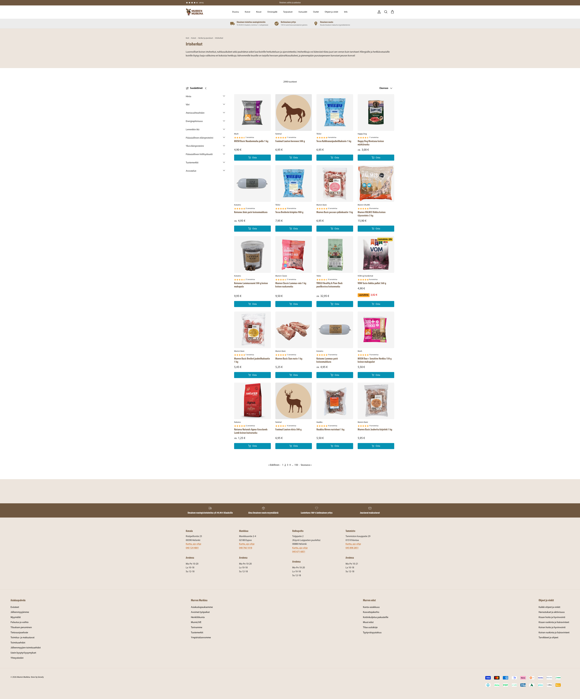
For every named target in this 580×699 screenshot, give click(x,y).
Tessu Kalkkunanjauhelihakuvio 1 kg (333, 141)
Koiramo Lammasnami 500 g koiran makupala (251, 285)
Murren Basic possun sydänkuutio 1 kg (334, 212)
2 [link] (285, 465)
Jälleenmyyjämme (20, 612)
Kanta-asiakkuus (371, 607)
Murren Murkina (23, 677)
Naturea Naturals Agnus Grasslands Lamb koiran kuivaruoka (250, 431)
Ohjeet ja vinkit (331, 12)
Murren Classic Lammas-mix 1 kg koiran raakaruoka (290, 285)
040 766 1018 (245, 548)
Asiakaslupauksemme (202, 607)
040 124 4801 (192, 548)
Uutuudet (302, 12)
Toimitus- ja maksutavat (22, 637)
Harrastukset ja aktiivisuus (552, 612)
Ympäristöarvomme (201, 637)
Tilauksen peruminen (21, 627)
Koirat (247, 12)
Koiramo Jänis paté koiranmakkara (250, 212)
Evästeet (15, 607)
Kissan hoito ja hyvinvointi (552, 617)
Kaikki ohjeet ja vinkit (549, 607)
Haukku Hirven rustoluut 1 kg (330, 429)
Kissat (258, 12)
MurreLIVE (196, 622)
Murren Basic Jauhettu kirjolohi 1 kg (375, 429)
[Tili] (378, 12)
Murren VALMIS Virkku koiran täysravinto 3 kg (371, 214)
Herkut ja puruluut (205, 38)
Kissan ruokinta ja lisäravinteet (554, 622)
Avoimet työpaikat (200, 612)
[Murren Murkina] (194, 12)
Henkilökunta (198, 617)
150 (296, 465)
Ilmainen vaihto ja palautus (290, 2)
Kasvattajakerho (371, 612)
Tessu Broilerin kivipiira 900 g (289, 212)
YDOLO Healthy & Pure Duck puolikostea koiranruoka (329, 285)
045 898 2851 (352, 548)
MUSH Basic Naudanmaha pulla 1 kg (251, 141)
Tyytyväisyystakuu (372, 632)
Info (346, 12)
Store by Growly (37, 677)
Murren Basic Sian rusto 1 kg (288, 358)
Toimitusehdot (18, 643)
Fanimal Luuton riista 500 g (288, 429)
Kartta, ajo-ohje (193, 544)
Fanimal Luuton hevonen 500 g (290, 141)
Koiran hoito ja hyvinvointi (552, 627)
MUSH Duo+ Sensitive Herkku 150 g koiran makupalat (375, 360)
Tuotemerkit (197, 632)
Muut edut (368, 622)
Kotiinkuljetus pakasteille (375, 617)
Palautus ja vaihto (20, 622)
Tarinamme (196, 627)
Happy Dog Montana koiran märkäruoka (371, 143)
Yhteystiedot (17, 658)
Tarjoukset (288, 12)
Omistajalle (272, 12)
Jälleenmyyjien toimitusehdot (26, 648)
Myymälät (16, 617)
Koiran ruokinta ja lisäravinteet (554, 632)
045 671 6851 (298, 552)
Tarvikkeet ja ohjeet (548, 637)
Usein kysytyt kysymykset (23, 653)
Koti (187, 38)
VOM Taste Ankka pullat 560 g (372, 283)
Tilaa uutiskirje (370, 627)
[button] (205, 97)
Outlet (316, 12)
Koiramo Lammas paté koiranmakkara (327, 360)
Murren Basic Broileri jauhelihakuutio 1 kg (252, 360)
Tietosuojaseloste (19, 632)
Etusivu (235, 12)
